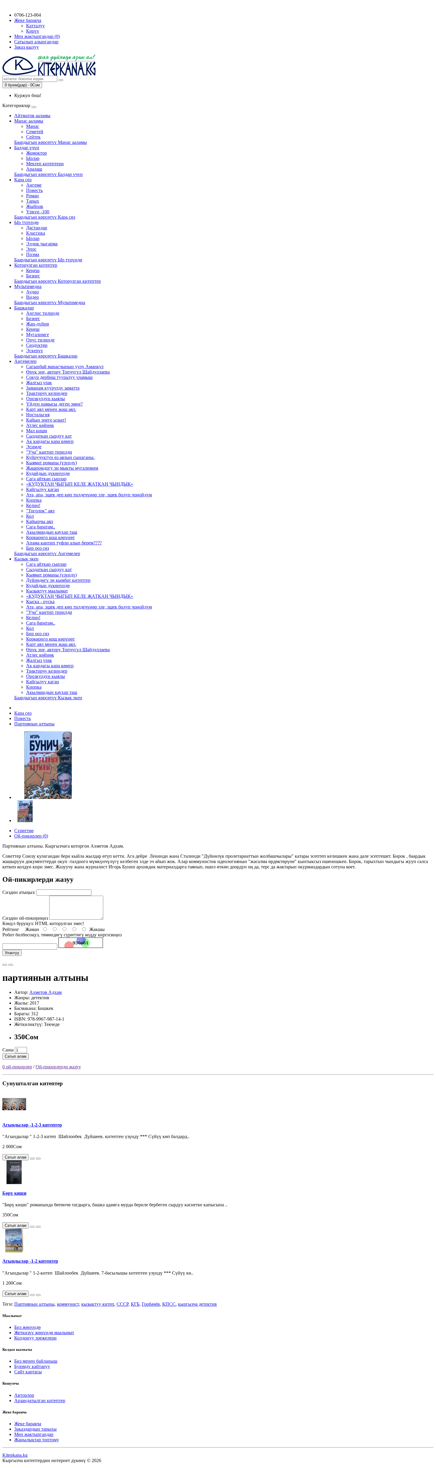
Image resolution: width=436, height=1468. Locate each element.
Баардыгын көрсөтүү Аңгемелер (47, 553)
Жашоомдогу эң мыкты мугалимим (62, 468)
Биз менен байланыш (35, 1361)
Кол (30, 516)
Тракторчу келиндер (46, 393)
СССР (122, 1304)
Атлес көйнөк (40, 425)
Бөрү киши (14, 1193)
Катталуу (35, 25)
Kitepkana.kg (15, 1455)
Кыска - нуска (40, 601)
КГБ (135, 1304)
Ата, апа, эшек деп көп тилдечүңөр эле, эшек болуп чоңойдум (89, 494)
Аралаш (34, 168)
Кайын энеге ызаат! (46, 419)
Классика (35, 233)
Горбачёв (151, 1304)
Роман (32, 195)
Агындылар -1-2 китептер (30, 1261)
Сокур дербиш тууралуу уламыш (59, 377)
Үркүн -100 (37, 211)
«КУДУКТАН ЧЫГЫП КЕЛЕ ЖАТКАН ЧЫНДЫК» (79, 484)
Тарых (32, 201)
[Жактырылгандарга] (4, 965)
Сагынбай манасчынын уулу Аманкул (65, 366)
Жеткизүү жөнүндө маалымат (44, 1332)
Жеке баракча (27, 1423)
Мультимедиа (28, 286)
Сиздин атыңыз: (18, 892)
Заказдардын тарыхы (35, 1429)
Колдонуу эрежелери (35, 1337)
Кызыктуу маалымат (47, 590)
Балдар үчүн (26, 147)
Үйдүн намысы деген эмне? (54, 403)
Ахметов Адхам (45, 992)
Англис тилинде (42, 313)
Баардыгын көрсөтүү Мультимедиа (49, 302)
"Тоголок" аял (40, 510)
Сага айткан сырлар (46, 478)
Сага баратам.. (40, 526)
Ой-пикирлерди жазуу (58, 1066)
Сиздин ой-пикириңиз (25, 918)
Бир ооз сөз (37, 548)
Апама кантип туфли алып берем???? (64, 542)
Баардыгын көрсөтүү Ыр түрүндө (48, 259)
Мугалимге (37, 334)
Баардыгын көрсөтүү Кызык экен (48, 697)
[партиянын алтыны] (48, 797)
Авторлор (24, 1395)
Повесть (34, 190)
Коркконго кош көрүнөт (50, 537)
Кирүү (32, 31)
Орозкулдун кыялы (45, 398)
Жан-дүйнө (37, 323)
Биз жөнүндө (27, 1327)
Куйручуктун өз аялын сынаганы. (60, 457)
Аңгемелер (25, 361)
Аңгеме (34, 185)
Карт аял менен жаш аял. (51, 409)
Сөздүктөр (36, 345)
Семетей (34, 131)
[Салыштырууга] (10, 965)
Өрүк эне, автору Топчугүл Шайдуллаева (68, 371)
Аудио (32, 291)
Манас (32, 126)
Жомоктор (36, 152)
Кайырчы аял (39, 521)
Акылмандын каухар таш (51, 532)
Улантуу (12, 953)
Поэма (32, 254)
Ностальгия (38, 414)
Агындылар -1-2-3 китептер (32, 1124)
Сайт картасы (28, 1371)
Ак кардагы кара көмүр (50, 441)
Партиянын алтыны (34, 723)
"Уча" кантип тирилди (49, 452)
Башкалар (24, 307)
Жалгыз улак (39, 382)
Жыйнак (34, 206)
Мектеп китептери (45, 163)
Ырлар (32, 158)
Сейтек (33, 136)
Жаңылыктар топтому (36, 1439)
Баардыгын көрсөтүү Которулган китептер (57, 281)
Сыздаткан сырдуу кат (49, 436)
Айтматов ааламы (32, 115)
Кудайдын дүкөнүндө (48, 473)
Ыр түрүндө (26, 222)
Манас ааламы (28, 120)
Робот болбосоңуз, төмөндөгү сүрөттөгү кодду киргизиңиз (62, 934)
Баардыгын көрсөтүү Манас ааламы (50, 142)
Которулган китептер (35, 265)
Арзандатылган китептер (39, 1400)
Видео (32, 297)
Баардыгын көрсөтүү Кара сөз (44, 217)
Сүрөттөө (24, 830)
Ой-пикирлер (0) (31, 835)
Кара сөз (22, 179)
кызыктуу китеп (97, 1304)
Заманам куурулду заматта (52, 387)
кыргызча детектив (197, 1304)
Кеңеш (32, 270)
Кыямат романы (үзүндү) (51, 462)
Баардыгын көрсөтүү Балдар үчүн (48, 174)
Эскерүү (34, 350)
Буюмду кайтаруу (32, 1366)
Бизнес (33, 275)
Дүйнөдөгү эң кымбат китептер (58, 580)
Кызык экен (26, 558)
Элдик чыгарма (42, 243)
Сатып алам (15, 1056)
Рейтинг (10, 929)
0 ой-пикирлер (17, 1066)
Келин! (33, 505)
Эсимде (34, 446)
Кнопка (34, 500)
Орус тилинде (40, 339)
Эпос (31, 249)
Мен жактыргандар (33, 1434)
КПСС (169, 1304)
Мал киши (36, 430)
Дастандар (36, 227)
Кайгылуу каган (42, 489)
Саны (8, 1049)
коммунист (68, 1304)
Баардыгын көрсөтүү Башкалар (45, 355)
